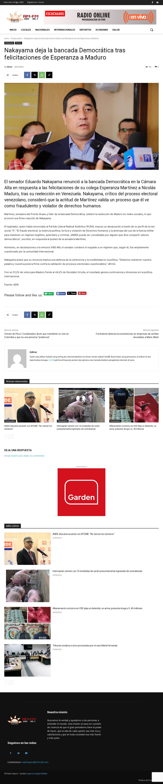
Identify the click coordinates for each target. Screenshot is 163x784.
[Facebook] (152, 2)
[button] (152, 30)
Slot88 (51, 360)
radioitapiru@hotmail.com (35, 762)
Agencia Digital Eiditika (37, 773)
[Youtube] (26, 753)
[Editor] (17, 358)
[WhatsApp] (42, 75)
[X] (34, 75)
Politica (18, 43)
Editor (9, 67)
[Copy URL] (49, 75)
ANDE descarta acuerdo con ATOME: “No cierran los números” (83, 534)
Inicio (6, 38)
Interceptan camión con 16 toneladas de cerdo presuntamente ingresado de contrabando (97, 571)
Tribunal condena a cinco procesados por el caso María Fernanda (85, 645)
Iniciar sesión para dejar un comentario (24, 455)
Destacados (16, 38)
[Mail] (157, 2)
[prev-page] (6, 437)
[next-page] (11, 437)
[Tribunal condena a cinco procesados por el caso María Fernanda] (27, 660)
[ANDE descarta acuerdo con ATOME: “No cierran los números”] (29, 405)
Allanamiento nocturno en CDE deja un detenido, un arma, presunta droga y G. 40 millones (97, 608)
